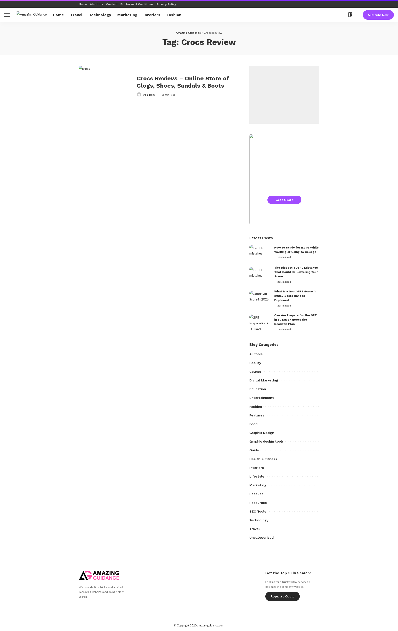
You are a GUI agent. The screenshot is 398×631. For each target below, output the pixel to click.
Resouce (256, 494)
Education (257, 389)
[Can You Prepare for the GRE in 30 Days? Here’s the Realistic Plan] (259, 322)
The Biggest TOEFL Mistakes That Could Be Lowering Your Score (296, 272)
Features (256, 415)
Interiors (256, 468)
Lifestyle (256, 476)
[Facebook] (312, 15)
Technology (258, 520)
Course (255, 372)
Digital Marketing (263, 380)
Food (253, 424)
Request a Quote (282, 596)
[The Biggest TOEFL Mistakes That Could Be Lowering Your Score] (259, 274)
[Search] (357, 15)
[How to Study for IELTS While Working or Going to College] (259, 252)
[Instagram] (103, 605)
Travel (254, 529)
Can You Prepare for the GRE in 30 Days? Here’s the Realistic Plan (295, 320)
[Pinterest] (95, 605)
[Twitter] (317, 15)
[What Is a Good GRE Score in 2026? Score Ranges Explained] (259, 298)
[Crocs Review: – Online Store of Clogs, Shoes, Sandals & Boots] (106, 86)
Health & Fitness (263, 459)
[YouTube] (327, 15)
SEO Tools (257, 511)
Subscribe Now (378, 15)
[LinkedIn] (110, 605)
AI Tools (256, 354)
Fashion (255, 407)
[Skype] (322, 15)
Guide (254, 450)
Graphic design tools (266, 441)
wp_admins (149, 95)
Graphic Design (261, 433)
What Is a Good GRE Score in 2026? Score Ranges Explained (295, 296)
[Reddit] (332, 15)
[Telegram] (338, 15)
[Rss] (343, 15)
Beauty (255, 363)
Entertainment (261, 398)
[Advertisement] (284, 95)
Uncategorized (261, 537)
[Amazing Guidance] (32, 14)
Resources (258, 503)
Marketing (257, 485)
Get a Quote (284, 199)
